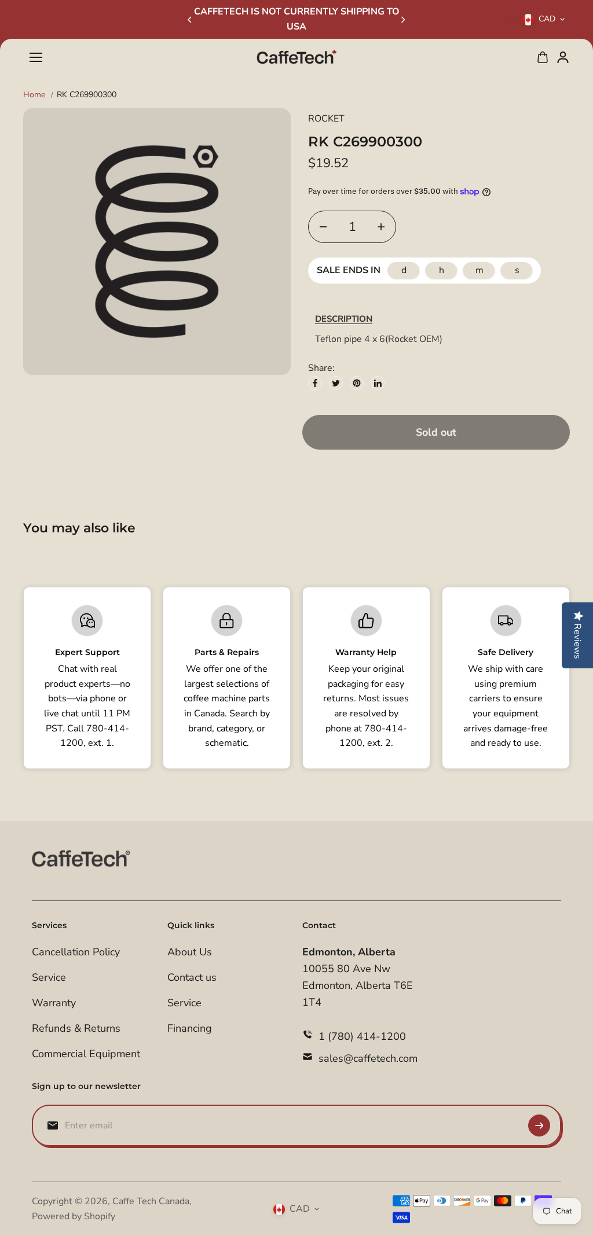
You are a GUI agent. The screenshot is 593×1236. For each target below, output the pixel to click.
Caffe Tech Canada (150, 1201)
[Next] (402, 20)
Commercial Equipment (86, 1054)
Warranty (54, 1003)
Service (49, 977)
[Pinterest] (357, 383)
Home (34, 94)
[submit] (539, 1125)
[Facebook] (315, 383)
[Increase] (381, 226)
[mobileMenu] (36, 57)
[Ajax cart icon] (543, 57)
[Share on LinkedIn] (378, 383)
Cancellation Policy (76, 952)
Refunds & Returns (76, 1028)
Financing (189, 1028)
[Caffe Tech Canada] (296, 57)
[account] (563, 57)
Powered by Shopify (73, 1216)
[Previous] (190, 20)
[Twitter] (336, 383)
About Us (189, 952)
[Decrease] (323, 226)
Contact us (192, 977)
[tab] (343, 319)
